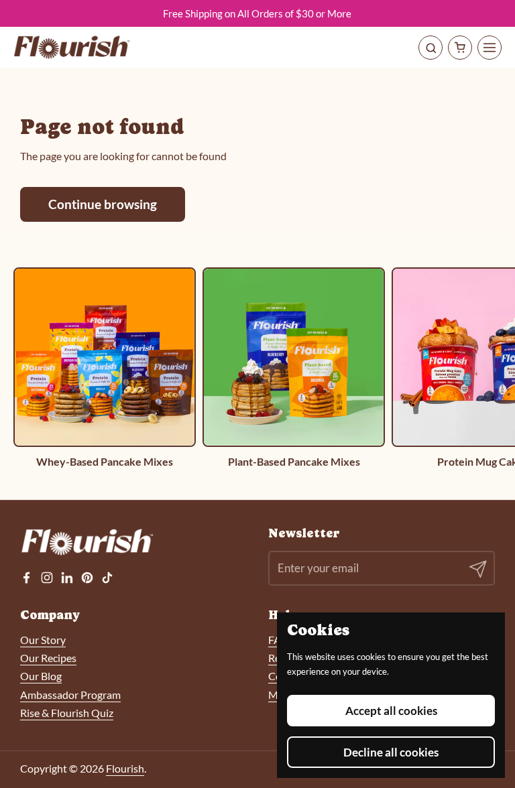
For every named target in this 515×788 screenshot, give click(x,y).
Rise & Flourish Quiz (66, 712)
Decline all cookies (391, 752)
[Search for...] (430, 48)
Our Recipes (48, 657)
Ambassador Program (70, 694)
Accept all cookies (391, 711)
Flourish (125, 768)
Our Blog (41, 675)
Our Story (43, 639)
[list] (257, 367)
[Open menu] (489, 48)
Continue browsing (102, 204)
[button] (460, 48)
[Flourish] (72, 47)
